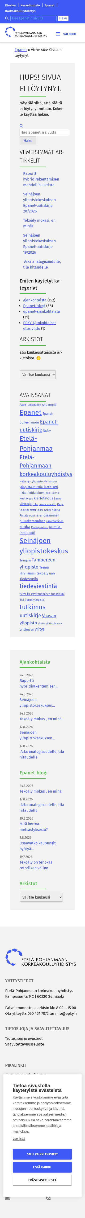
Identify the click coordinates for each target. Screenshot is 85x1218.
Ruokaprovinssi (39, 527)
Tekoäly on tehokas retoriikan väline (36, 865)
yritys (40, 629)
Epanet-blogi (34, 306)
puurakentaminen (32, 521)
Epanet (50, 5)
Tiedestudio (29, 579)
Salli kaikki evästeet (42, 1154)
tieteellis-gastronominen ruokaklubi (42, 594)
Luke (35, 504)
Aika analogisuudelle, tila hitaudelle (42, 264)
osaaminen (51, 515)
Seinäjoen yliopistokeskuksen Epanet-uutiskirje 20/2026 (39, 202)
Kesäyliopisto (30, 5)
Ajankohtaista (35, 300)
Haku (63, 18)
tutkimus (33, 607)
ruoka (25, 526)
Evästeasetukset (42, 1180)
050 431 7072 (38, 1013)
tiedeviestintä (38, 586)
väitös (41, 623)
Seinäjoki (25, 560)
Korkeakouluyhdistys (20, 11)
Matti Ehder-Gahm (40, 510)
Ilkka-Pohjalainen (32, 492)
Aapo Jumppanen (30, 404)
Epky (47, 430)
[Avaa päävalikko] (66, 34)
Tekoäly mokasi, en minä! (39, 223)
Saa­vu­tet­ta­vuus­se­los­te (24, 1044)
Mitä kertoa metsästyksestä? (34, 827)
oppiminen (35, 515)
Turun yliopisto (34, 599)
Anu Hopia (49, 404)
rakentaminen (55, 521)
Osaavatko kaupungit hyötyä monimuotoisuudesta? (39, 846)
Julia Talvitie (53, 492)
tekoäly (42, 573)
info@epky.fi (66, 1013)
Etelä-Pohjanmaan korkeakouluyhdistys (46, 465)
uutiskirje (30, 616)
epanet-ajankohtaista (41, 311)
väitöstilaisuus (54, 623)
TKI (22, 599)
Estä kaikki (42, 1167)
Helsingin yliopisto (31, 481)
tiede (52, 573)
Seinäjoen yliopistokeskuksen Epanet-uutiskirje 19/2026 (39, 244)
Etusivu (10, 5)
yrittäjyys (27, 629)
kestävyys (26, 498)
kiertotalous (43, 498)
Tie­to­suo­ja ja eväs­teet (24, 1038)
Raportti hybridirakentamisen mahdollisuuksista (41, 179)
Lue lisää (19, 1138)
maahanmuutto (47, 504)
